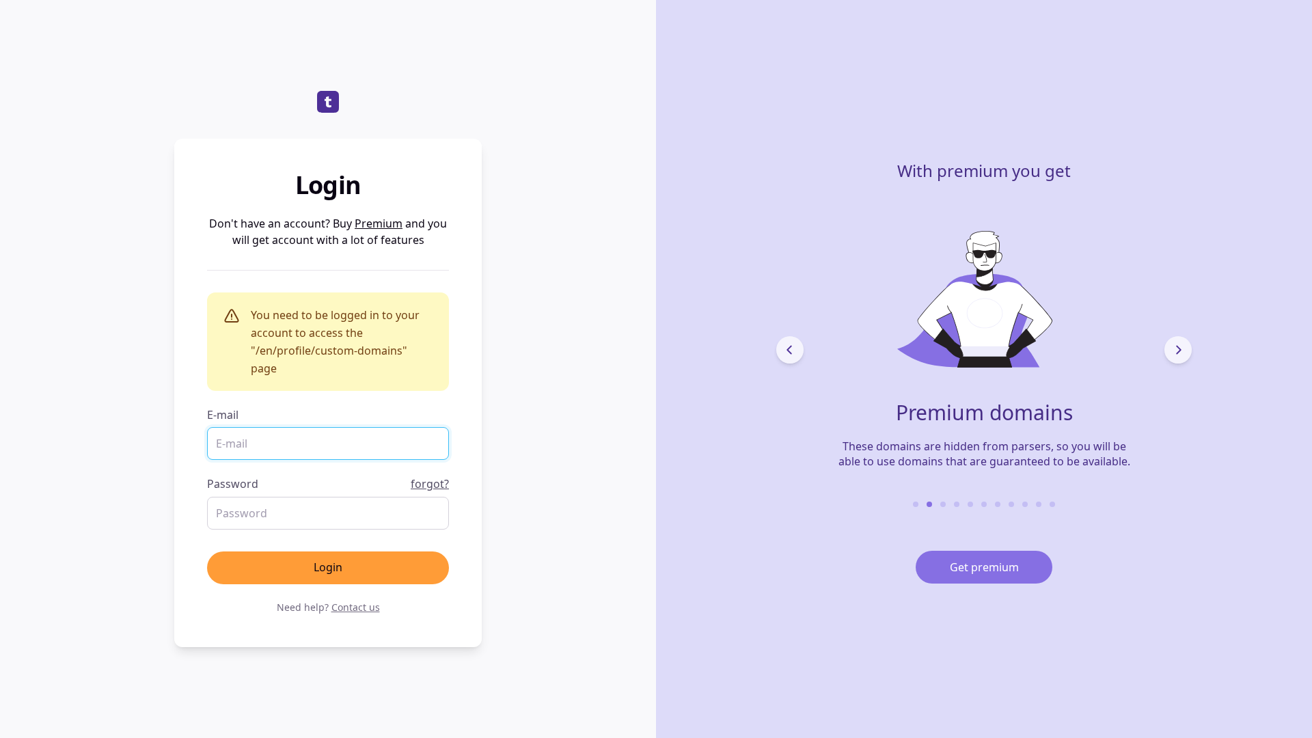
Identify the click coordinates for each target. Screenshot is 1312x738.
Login (328, 567)
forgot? (430, 483)
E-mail (222, 414)
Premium (378, 223)
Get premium (984, 567)
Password (328, 483)
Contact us (355, 607)
